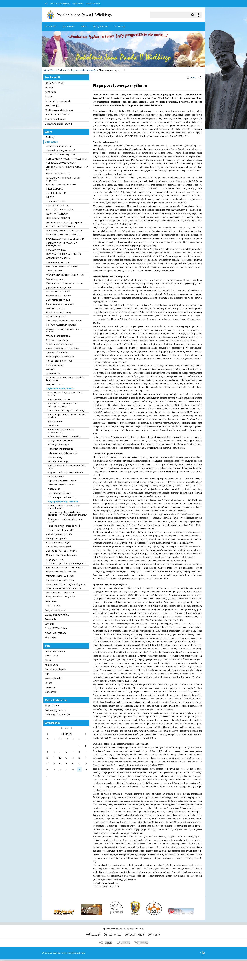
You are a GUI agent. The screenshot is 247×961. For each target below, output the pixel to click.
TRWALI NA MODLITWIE (57, 262)
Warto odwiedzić (54, 678)
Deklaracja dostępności (60, 4)
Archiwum (50, 687)
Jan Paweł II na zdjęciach (58, 101)
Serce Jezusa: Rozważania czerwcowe (63, 588)
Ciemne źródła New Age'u (58, 542)
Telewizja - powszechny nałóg (62, 497)
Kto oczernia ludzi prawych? (60, 530)
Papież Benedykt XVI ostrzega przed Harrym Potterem (64, 506)
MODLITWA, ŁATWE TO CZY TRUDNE (64, 230)
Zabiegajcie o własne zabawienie (61, 550)
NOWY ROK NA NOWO (57, 213)
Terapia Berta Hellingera (59, 493)
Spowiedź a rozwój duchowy (59, 344)
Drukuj (192, 77)
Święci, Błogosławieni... (57, 614)
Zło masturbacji (55, 457)
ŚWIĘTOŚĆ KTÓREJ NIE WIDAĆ (60, 150)
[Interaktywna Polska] (202, 953)
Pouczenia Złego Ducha (59, 399)
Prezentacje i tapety (55, 669)
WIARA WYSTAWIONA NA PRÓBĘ (61, 266)
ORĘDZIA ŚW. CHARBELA (58, 258)
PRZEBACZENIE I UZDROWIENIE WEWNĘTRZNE (61, 244)
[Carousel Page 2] (72, 61)
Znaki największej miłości (58, 299)
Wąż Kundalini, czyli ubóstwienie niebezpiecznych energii (62, 404)
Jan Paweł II (69, 26)
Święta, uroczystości (55, 610)
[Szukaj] (192, 15)
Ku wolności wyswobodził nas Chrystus (64, 320)
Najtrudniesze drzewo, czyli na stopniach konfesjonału (65, 378)
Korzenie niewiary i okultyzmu (60, 580)
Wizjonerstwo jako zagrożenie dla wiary (66, 410)
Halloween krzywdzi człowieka (62, 484)
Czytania (49, 623)
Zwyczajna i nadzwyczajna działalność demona (64, 330)
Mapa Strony (52, 705)
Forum (48, 682)
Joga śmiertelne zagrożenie (58, 287)
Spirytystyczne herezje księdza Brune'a (65, 472)
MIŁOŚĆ (50, 197)
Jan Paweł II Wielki (54, 82)
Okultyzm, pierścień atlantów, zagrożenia (65, 274)
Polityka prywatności (56, 710)
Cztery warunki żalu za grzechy (60, 596)
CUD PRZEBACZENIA (56, 193)
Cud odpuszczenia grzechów (59, 534)
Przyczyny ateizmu (54, 559)
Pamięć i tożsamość (55, 651)
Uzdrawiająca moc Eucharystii (60, 575)
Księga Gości (51, 664)
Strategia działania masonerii (61, 440)
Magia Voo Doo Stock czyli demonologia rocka (66, 466)
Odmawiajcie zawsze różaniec (60, 356)
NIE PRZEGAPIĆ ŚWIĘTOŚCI (59, 146)
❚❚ (48, 61)
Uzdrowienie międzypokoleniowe (61, 555)
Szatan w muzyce (56, 476)
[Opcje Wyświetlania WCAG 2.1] (199, 15)
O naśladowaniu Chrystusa (58, 295)
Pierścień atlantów (54, 365)
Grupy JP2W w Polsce (56, 628)
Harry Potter (53, 425)
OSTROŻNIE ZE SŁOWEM (58, 218)
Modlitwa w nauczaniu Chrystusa (61, 592)
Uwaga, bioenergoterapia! (58, 335)
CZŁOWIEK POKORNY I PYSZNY (61, 184)
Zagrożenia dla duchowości (60, 388)
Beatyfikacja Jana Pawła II (58, 123)
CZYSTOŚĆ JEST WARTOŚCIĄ (59, 209)
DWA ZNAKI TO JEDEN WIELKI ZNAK (63, 254)
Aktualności (51, 26)
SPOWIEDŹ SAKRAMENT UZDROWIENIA (65, 238)
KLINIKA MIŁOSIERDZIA (57, 205)
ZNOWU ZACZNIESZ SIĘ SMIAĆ (61, 154)
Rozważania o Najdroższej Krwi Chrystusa (65, 584)
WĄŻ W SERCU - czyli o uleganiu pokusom (65, 222)
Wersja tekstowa (93, 4)
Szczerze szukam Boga (57, 340)
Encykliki (49, 87)
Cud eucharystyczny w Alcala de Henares (65, 567)
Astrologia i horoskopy (58, 444)
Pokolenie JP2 (52, 105)
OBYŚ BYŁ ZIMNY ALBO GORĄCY (61, 226)
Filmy (47, 673)
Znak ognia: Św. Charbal (57, 352)
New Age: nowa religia (58, 461)
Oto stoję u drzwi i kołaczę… (59, 312)
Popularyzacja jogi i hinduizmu (62, 480)
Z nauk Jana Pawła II (55, 119)
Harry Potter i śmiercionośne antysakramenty (61, 430)
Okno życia (50, 691)
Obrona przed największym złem (61, 571)
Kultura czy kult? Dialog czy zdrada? (64, 436)
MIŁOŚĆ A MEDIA (54, 188)
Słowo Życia (51, 637)
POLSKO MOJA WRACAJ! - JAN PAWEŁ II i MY (66, 158)
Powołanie (50, 619)
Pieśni (48, 660)
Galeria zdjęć (51, 655)
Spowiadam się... (54, 373)
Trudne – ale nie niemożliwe (59, 360)
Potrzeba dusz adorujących (58, 546)
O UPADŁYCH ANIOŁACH (57, 173)
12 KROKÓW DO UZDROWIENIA (61, 162)
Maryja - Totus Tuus (55, 308)
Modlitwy (50, 137)
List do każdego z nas (56, 316)
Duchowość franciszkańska (59, 291)
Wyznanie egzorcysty (56, 279)
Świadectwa (51, 601)
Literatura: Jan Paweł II (57, 114)
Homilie (49, 96)
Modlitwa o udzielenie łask (59, 110)
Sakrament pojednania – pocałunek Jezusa (66, 563)
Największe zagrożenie (57, 538)
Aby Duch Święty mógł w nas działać (63, 348)
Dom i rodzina (52, 605)
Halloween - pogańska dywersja (62, 453)
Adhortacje (50, 91)
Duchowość (51, 141)
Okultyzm (50, 369)
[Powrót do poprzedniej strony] (200, 77)
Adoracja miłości (54, 270)
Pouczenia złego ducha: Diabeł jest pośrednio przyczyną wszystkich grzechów (67, 513)
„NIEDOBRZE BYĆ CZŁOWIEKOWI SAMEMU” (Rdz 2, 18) (67, 168)
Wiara (84, 26)
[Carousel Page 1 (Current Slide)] (69, 61)
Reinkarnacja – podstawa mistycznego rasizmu (65, 520)
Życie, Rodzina (100, 26)
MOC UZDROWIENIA (56, 249)
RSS (46, 4)
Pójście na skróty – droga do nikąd (64, 525)
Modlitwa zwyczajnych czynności (61, 324)
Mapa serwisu (78, 4)
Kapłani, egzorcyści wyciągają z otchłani (64, 283)
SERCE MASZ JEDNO (55, 201)
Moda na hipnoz (55, 421)
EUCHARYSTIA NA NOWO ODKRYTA (63, 234)
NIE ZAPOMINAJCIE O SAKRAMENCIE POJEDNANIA (63, 179)
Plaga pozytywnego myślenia (63, 501)
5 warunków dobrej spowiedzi (60, 304)
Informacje (119, 26)
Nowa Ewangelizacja (56, 632)
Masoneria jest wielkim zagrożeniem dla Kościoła (66, 415)
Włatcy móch (54, 488)
